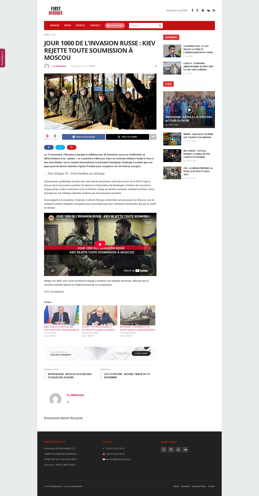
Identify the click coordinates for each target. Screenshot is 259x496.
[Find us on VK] (208, 10)
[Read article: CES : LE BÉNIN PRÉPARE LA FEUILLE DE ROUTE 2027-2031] (172, 173)
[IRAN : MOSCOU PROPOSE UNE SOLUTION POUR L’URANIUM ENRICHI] (61, 315)
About (176, 486)
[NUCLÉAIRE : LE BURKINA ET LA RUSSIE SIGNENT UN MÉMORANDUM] (137, 315)
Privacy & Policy (199, 486)
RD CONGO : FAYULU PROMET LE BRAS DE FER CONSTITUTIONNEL (196, 153)
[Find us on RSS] (214, 10)
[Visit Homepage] (56, 10)
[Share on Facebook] (49, 147)
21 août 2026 (172, 125)
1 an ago (189, 56)
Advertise (186, 486)
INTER (67, 25)
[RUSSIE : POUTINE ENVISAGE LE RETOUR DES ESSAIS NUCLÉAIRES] (99, 315)
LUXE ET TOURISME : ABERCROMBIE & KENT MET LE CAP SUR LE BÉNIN (198, 66)
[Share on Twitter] (60, 147)
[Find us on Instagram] (178, 449)
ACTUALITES (116, 26)
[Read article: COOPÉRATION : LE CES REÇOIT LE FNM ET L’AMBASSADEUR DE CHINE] (172, 50)
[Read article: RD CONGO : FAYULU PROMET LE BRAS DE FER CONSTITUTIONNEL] (172, 155)
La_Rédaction (59, 66)
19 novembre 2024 (78, 66)
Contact (95, 25)
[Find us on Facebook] (192, 10)
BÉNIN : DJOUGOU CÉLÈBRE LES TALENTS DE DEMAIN (198, 136)
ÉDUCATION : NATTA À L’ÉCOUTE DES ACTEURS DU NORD (188, 118)
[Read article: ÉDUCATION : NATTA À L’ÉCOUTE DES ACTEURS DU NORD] (189, 109)
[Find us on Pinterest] (203, 10)
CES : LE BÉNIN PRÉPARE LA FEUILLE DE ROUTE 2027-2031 (198, 171)
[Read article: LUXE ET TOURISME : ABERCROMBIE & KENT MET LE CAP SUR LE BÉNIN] (172, 68)
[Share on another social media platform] (153, 137)
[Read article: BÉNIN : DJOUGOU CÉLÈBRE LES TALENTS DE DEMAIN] (172, 139)
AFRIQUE (54, 25)
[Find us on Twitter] (197, 10)
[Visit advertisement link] (100, 353)
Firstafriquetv (56, 486)
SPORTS (80, 25)
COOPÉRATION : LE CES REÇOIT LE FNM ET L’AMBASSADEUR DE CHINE (198, 49)
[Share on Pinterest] (71, 147)
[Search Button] (160, 25)
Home (46, 35)
